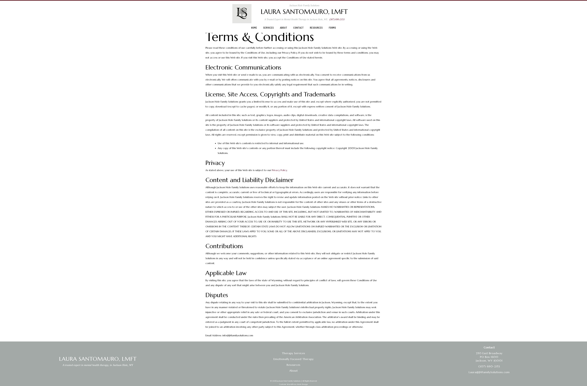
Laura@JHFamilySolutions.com (489, 372)
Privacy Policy (279, 170)
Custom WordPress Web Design (293, 384)
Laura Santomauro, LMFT (304, 12)
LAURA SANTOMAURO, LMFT (98, 358)
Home (254, 27)
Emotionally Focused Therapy (293, 359)
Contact (298, 27)
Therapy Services (293, 353)
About (283, 27)
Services (268, 27)
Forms (332, 27)
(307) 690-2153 (337, 19)
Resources (316, 27)
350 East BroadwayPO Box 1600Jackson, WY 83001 (489, 356)
